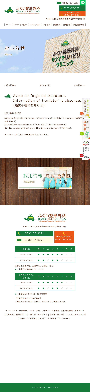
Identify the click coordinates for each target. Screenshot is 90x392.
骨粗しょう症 (39, 318)
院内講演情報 (78, 24)
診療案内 (56, 24)
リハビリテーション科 (76, 314)
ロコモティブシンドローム (58, 318)
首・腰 (29, 314)
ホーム (8, 24)
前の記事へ (11, 85)
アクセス (46, 24)
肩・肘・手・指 (41, 314)
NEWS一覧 (45, 85)
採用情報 (66, 24)
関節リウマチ (26, 318)
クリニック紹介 (20, 24)
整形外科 (20, 314)
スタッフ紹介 (35, 24)
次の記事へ (79, 85)
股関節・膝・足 (56, 314)
